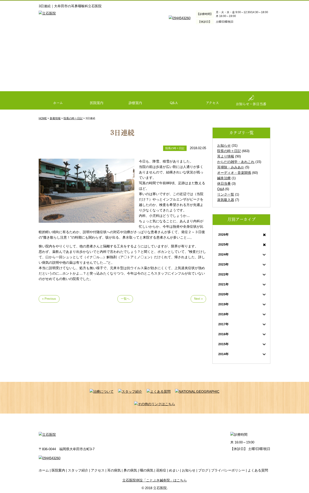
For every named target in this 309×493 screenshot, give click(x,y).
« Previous (49, 298)
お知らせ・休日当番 (251, 103)
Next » (198, 298)
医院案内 (96, 102)
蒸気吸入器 (225, 200)
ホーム (58, 102)
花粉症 (161, 470)
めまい (174, 470)
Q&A (174, 102)
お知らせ (224, 145)
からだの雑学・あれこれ (235, 162)
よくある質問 (258, 470)
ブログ (203, 470)
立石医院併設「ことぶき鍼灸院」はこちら (154, 480)
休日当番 (224, 183)
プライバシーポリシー (228, 470)
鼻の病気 (130, 470)
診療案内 (135, 102)
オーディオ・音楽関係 (234, 173)
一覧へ (125, 298)
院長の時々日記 (229, 151)
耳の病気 (114, 470)
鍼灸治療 (224, 178)
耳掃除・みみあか (230, 167)
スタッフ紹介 (78, 470)
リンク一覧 (225, 194)
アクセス (212, 102)
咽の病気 (146, 470)
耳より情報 (225, 156)
